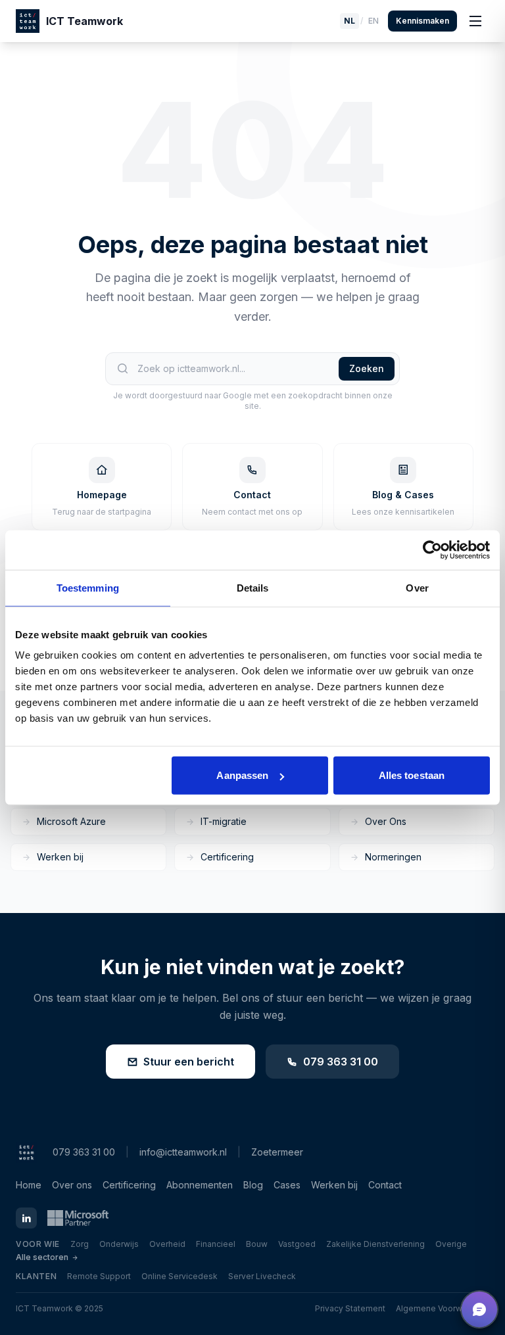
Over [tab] (417, 587)
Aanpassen (242, 775)
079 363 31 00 (340, 1061)
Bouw (257, 1244)
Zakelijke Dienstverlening (375, 1244)
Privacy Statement (350, 1308)
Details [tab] (253, 587)
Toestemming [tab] (88, 587)
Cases (287, 1184)
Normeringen (393, 856)
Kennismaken (422, 21)
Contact (385, 1184)
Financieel (215, 1244)
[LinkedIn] (26, 1218)
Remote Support (99, 1276)
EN (373, 21)
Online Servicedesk (179, 1276)
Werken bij (60, 856)
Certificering (227, 856)
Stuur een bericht (188, 1061)
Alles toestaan (412, 775)
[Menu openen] (475, 21)
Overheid (167, 1244)
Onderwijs (119, 1244)
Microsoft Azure (71, 821)
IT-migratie (224, 821)
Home (28, 1184)
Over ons (72, 1184)
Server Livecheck (262, 1276)
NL (349, 21)
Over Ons (385, 821)
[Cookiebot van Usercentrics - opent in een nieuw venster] (432, 549)
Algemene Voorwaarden (442, 1308)
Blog (253, 1184)
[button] (479, 1309)
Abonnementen (199, 1184)
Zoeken (366, 368)
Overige (451, 1244)
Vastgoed (297, 1244)
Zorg (79, 1244)
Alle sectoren (42, 1257)
